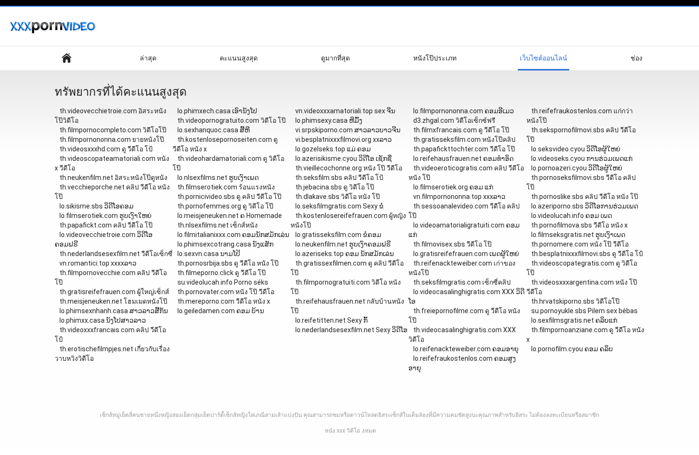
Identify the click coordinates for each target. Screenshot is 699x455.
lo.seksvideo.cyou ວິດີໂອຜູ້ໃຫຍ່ (576, 149)
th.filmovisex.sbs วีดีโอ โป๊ (452, 244)
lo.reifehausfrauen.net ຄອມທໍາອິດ (463, 158)
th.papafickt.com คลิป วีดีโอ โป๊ (106, 225)
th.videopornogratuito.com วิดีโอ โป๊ (231, 120)
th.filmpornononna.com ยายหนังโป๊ (111, 139)
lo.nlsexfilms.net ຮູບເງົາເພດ (218, 177)
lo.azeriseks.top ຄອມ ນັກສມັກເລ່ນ (344, 253)
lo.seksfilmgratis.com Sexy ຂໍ (339, 206)
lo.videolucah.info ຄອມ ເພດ (571, 215)
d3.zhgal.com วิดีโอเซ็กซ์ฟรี (454, 120)
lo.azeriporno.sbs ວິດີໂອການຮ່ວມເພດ (584, 206)
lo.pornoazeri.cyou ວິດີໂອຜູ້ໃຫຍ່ (576, 168)
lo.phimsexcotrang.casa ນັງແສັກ (225, 244)
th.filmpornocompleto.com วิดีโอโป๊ (112, 130)
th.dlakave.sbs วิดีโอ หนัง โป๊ (337, 196)
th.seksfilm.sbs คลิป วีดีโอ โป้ (339, 177)
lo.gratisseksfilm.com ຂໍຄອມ (338, 234)
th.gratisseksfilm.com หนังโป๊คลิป (464, 139)
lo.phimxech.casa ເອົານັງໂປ (217, 111)
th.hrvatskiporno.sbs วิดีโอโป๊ (575, 301)
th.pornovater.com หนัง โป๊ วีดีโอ (225, 292)
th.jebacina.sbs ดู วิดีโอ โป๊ (334, 187)
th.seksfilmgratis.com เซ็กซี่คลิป (462, 282)
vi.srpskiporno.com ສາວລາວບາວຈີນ (347, 130)
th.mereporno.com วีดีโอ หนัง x (223, 301)
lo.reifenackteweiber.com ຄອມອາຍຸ (466, 349)
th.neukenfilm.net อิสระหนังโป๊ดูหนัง (113, 177)
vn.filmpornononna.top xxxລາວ (459, 196)
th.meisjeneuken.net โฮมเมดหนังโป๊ (113, 301)
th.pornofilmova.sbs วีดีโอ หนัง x (579, 225)
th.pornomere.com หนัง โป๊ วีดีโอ (580, 244)
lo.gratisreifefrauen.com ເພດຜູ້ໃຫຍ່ (466, 253)
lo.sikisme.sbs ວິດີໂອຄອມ (96, 206)
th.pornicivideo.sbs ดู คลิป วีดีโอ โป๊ (229, 196)
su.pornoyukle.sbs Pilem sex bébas (584, 311)
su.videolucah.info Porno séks (222, 282)
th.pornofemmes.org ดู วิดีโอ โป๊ (225, 206)
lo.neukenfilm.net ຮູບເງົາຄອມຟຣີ (343, 244)
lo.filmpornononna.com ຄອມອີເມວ (463, 111)
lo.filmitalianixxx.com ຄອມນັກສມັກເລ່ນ (233, 234)
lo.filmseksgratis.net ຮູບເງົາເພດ (578, 234)
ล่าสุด (148, 58)
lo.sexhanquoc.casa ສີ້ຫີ (213, 130)
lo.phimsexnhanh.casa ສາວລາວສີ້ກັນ (113, 311)
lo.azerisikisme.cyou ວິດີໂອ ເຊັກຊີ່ (343, 158)
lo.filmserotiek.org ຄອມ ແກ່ (453, 187)
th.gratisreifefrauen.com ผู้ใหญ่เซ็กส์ (114, 292)
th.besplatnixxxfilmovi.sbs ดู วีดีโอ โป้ (587, 253)
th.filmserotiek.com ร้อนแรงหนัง (226, 187)
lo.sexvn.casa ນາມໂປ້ (208, 253)
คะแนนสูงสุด (239, 58)
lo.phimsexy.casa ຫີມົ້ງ (328, 120)
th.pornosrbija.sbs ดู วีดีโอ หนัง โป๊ (228, 263)
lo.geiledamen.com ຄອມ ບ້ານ (220, 311)
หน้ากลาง (66, 58)
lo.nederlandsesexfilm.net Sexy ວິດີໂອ (351, 330)
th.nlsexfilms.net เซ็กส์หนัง (217, 225)
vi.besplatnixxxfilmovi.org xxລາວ (343, 139)
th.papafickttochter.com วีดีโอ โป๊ (464, 149)
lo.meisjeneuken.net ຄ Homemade (229, 215)
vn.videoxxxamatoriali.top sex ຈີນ (345, 111)
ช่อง (636, 58)
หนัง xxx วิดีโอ (342, 430)
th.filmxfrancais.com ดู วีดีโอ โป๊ (461, 130)
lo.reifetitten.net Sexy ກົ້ (331, 320)
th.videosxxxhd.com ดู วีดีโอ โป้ (106, 149)
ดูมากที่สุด (335, 58)
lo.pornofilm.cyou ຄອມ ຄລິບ (572, 349)
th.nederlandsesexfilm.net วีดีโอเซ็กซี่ (116, 253)
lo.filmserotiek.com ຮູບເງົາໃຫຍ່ (105, 215)
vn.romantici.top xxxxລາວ (97, 263)
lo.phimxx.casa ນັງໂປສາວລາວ (102, 320)
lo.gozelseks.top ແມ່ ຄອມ (333, 149)
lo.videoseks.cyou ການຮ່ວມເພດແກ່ (581, 158)
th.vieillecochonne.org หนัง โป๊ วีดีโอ (348, 168)
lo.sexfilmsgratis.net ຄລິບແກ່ (574, 320)
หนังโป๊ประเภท (434, 58)
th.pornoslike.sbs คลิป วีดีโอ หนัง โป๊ (584, 196)
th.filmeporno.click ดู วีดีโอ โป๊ (221, 273)
